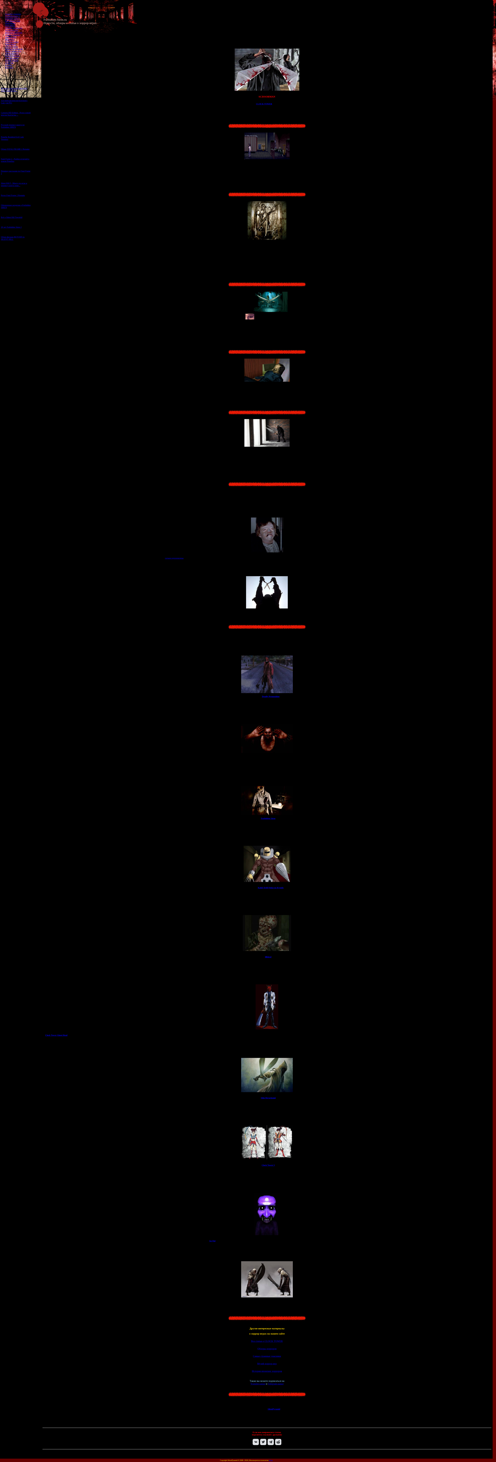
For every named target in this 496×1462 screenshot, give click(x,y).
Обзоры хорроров (267, 1348)
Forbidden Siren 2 (12, 19)
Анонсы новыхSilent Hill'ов (12, 43)
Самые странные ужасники (267, 1356)
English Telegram (12, 56)
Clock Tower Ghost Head (56, 1035)
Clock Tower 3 (268, 1165)
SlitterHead (9, 39)
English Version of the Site (11, 61)
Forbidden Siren (268, 818)
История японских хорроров (267, 1371)
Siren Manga (10, 23)
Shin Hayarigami (268, 1098)
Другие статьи (11, 46)
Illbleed (268, 957)
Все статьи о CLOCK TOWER (267, 1341)
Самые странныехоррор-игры (12, 36)
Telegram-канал (11, 53)
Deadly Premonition (271, 696)
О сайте (8, 65)
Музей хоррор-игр (13, 51)
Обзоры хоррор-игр (13, 28)
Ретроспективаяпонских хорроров (13, 31)
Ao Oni (212, 1241)
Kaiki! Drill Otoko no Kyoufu (271, 888)
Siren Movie (10, 26)
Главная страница (13, 14)
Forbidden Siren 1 (12, 16)
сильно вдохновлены (174, 558)
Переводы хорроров (14, 49)
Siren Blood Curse (12, 21)
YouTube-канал (11, 58)
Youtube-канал (257, 1383)
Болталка (9, 67)
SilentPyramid (274, 1409)
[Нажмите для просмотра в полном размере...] (267, 692)
